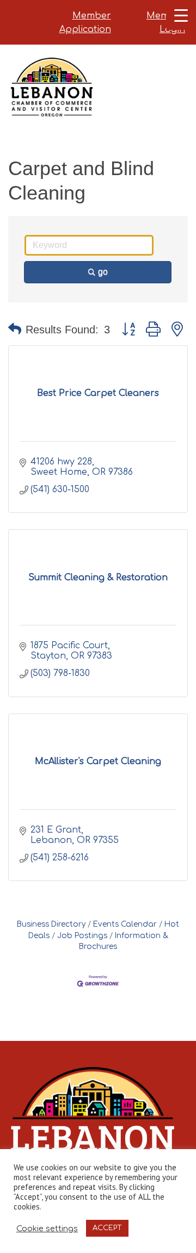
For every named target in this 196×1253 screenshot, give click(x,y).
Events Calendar (125, 924)
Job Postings (82, 936)
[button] (14, 329)
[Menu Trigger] (181, 15)
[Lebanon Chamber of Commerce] (52, 100)
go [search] (103, 271)
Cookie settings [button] (47, 1228)
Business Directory (51, 924)
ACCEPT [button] (107, 1228)
